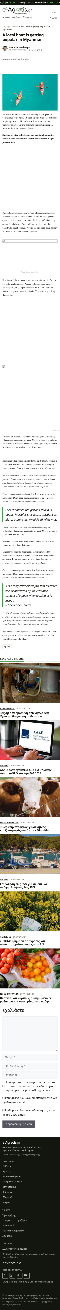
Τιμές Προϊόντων (9, 823)
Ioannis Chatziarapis (19, 47)
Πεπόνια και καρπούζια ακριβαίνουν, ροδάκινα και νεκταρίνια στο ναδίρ (26, 999)
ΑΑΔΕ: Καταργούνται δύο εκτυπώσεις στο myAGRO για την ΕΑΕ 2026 (26, 771)
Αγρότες (16, 17)
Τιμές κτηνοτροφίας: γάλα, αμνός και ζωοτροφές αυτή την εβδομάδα (24, 828)
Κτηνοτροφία (7, 708)
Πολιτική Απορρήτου (13, 1230)
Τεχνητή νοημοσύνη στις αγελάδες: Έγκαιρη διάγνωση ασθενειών (24, 714)
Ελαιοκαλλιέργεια (11, 1176)
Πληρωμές (28, 17)
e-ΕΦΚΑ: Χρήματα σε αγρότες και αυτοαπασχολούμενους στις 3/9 (22, 942)
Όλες (53, 18)
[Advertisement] (30, 178)
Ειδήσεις (6, 1166)
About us (7, 1235)
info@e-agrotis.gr (11, 1262)
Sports (14, 26)
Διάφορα (6, 1202)
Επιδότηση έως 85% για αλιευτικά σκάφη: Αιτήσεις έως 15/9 (23, 885)
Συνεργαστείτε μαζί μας (14, 1220)
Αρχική (6, 17)
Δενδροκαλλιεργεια (12, 1181)
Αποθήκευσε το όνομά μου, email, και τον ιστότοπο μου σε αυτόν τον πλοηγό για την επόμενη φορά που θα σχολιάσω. (31, 1086)
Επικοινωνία (8, 1225)
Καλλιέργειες (9, 1192)
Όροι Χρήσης (9, 1215)
